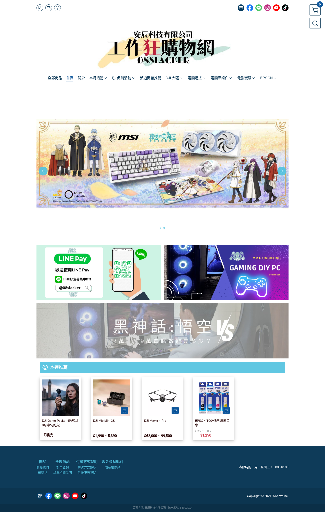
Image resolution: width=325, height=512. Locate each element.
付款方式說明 (87, 462)
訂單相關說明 (62, 472)
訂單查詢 (62, 467)
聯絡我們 (42, 467)
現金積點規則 (112, 462)
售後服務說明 (87, 472)
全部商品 (62, 462)
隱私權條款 (112, 467)
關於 (42, 462)
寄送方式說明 (87, 467)
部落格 (42, 472)
